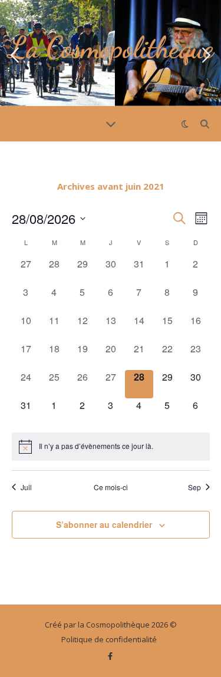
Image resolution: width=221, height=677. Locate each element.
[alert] (111, 446)
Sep (194, 487)
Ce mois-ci (111, 487)
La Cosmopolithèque (110, 47)
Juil (26, 487)
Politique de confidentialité (109, 639)
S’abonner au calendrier (104, 524)
